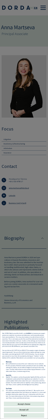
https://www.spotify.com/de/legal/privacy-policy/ (24, 384)
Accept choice (24, 404)
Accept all (24, 409)
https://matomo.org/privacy (21, 371)
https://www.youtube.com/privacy (19, 398)
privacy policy (40, 358)
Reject (24, 415)
